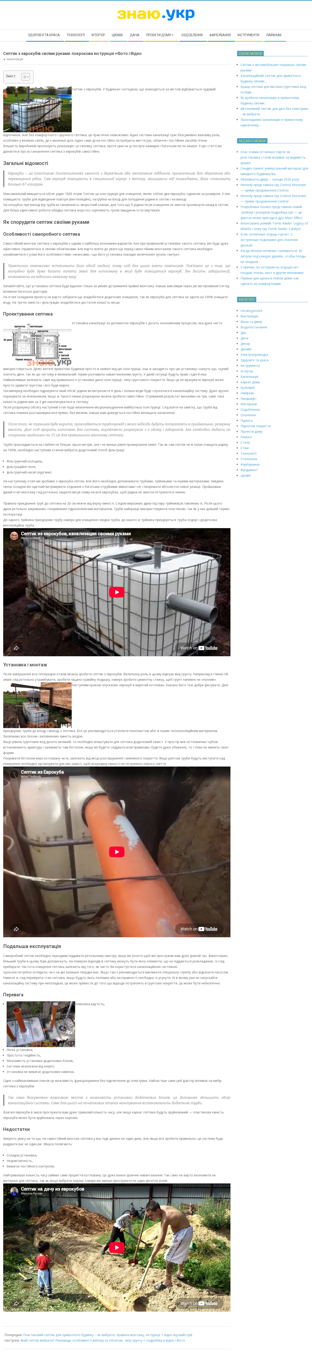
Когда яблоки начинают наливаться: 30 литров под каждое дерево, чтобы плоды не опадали (273, 256)
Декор (245, 343)
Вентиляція (249, 316)
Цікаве (246, 475)
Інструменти (250, 365)
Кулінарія (248, 387)
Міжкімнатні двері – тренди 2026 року (270, 179)
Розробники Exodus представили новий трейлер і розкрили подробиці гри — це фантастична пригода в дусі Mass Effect (271, 212)
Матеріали (249, 404)
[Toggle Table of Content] (23, 77)
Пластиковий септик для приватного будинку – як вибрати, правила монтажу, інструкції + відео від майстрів (107, 1335)
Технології (249, 453)
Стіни (245, 448)
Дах (243, 332)
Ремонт (246, 437)
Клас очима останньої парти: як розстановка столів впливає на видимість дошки (273, 157)
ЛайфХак (247, 393)
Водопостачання (254, 327)
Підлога (246, 420)
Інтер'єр (247, 371)
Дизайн (246, 349)
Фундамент (249, 470)
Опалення (248, 415)
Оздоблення (250, 409)
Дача (244, 338)
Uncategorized (251, 310)
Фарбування (250, 464)
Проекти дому (251, 431)
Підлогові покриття (256, 426)
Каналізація (15, 59)
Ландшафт (249, 398)
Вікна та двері (251, 321)
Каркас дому (250, 382)
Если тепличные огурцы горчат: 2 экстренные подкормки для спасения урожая (269, 239)
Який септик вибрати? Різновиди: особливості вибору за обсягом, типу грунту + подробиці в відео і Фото (103, 1340)
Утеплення (249, 459)
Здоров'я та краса (255, 360)
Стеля (245, 442)
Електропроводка (254, 354)
